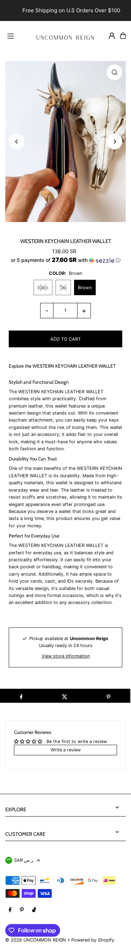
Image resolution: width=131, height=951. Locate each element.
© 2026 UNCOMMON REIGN (35, 940)
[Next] (114, 142)
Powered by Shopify (92, 940)
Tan (63, 287)
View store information (66, 656)
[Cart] (123, 36)
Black (43, 287)
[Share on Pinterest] (108, 696)
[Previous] (16, 142)
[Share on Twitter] (65, 696)
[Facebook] (10, 910)
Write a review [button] (66, 749)
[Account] (112, 36)
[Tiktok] (34, 910)
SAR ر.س (23, 860)
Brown (85, 287)
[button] (65, 260)
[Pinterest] (22, 910)
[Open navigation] (15, 35)
